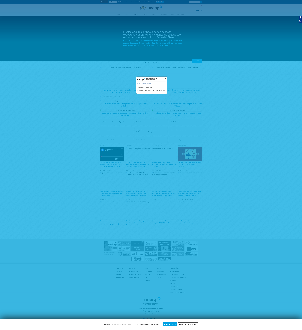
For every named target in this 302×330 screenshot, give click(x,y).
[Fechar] (165, 78)
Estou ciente (171, 324)
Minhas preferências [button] (188, 324)
